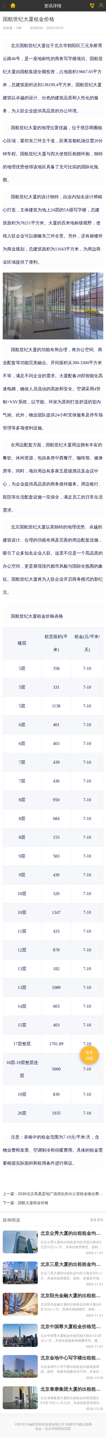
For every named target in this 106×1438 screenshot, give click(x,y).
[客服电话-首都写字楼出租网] (92, 5)
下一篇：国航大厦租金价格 (25, 1202)
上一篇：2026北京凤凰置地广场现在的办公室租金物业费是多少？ (53, 1193)
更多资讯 (96, 1219)
